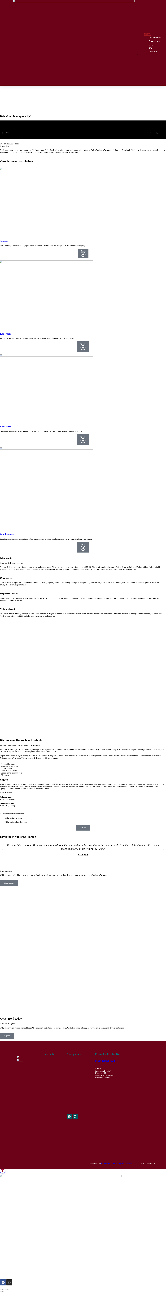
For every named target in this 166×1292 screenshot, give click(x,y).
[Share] (3, 1289)
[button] (2, 849)
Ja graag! (7, 1036)
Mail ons (83, 828)
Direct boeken (9, 883)
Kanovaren (5, 334)
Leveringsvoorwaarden (123, 1163)
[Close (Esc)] (1, 1289)
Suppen (4, 241)
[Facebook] (69, 1116)
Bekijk (83, 251)
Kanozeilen (5, 426)
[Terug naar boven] (2, 1171)
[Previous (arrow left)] (1, 1291)
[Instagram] (75, 1116)
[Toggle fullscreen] (6, 1289)
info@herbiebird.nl (105, 1060)
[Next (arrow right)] (3, 1291)
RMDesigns (106, 1163)
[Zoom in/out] (8, 1289)
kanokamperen (7, 534)
